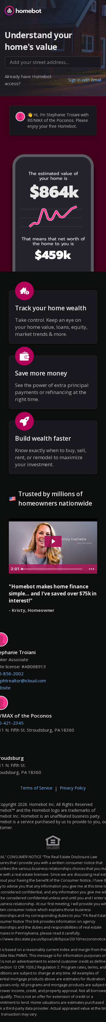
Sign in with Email (84, 79)
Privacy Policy (73, 788)
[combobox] (53, 62)
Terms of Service (36, 788)
